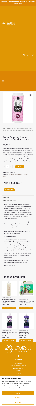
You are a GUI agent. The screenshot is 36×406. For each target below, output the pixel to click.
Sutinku (18, 393)
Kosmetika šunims (18, 128)
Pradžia (4, 128)
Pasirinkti (18, 398)
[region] (18, 391)
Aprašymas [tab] (6, 197)
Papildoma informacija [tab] (9, 200)
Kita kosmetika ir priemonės (15, 174)
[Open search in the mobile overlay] (24, 55)
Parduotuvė (10, 128)
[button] (3, 80)
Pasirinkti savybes (9, 307)
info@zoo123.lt (24, 1)
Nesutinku (18, 402)
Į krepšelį (20, 166)
